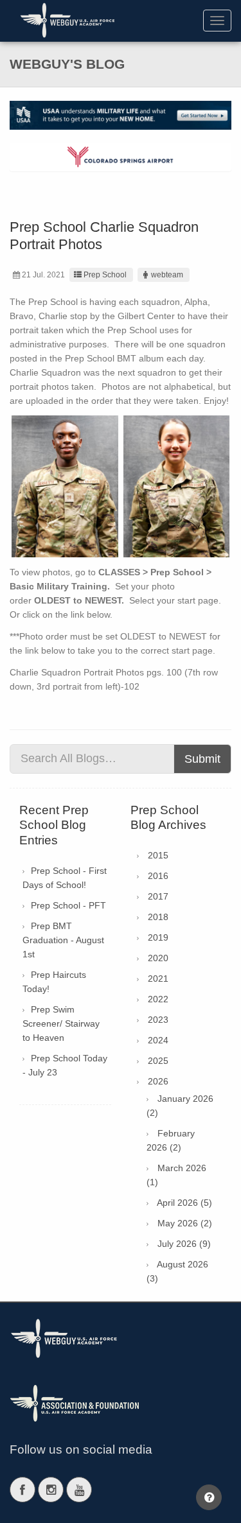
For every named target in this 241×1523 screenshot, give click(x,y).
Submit (202, 759)
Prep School (105, 274)
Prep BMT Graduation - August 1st (63, 940)
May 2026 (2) (184, 1223)
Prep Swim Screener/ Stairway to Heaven (61, 1023)
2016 (158, 876)
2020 (158, 958)
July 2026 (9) (184, 1244)
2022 (158, 999)
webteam (167, 274)
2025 (158, 1061)
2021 (158, 978)
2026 (158, 1081)
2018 (158, 917)
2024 (158, 1040)
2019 (158, 937)
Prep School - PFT (68, 905)
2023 (158, 1019)
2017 (158, 896)
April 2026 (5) (184, 1202)
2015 (158, 855)
